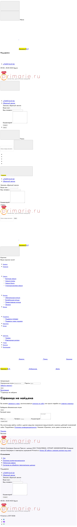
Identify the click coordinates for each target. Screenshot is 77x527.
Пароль (27, 383)
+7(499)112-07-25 (9, 64)
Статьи (4, 163)
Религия (5, 345)
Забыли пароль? (6, 385)
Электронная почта (7, 383)
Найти (15, 218)
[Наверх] (9, 378)
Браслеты (6, 324)
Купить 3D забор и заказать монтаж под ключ (55, 450)
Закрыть (4, 127)
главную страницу (67, 403)
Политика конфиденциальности (26, 427)
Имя (1, 419)
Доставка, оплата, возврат (7, 154)
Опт (4, 458)
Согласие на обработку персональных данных (19, 465)
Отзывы (5, 159)
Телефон (17, 419)
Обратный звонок (9, 103)
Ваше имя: (6, 108)
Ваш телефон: (7, 110)
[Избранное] (28, 239)
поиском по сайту (38, 403)
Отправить (5, 125)
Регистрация (4, 390)
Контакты (4, 161)
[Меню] (9, 6)
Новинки (5, 267)
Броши (5, 307)
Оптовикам (5, 157)
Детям (5, 343)
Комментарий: (8, 123)
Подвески (6, 317)
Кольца (5, 295)
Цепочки (6, 336)
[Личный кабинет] (9, 230)
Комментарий (35, 419)
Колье (4, 326)
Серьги (5, 276)
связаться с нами (14, 403)
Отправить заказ (4, 421)
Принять (3, 431)
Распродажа (6, 347)
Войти (2, 388)
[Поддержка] (9, 86)
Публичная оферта (9, 463)
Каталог (5, 264)
